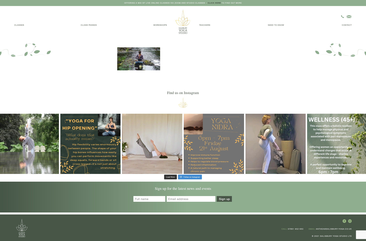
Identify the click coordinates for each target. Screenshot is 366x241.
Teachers (204, 25)
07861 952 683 (295, 229)
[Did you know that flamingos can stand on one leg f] (275, 144)
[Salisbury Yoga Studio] (183, 22)
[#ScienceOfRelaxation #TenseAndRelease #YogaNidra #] (214, 144)
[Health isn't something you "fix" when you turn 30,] (152, 144)
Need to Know (276, 25)
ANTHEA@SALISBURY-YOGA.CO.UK (334, 229)
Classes (19, 25)
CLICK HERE (214, 3)
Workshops (160, 25)
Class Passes (89, 25)
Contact (347, 25)
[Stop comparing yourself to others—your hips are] (90, 144)
